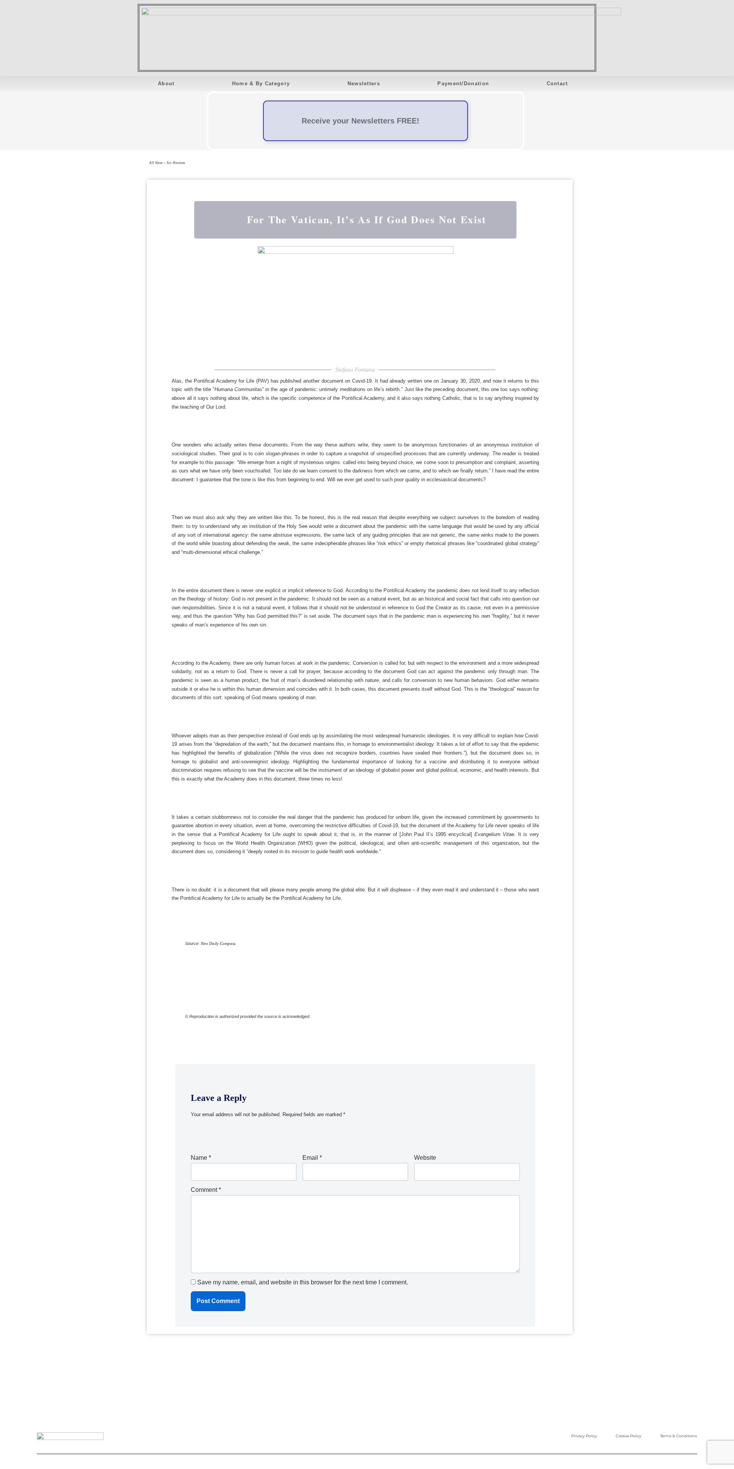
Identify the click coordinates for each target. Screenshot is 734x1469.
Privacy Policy (584, 1435)
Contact (557, 83)
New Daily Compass (218, 943)
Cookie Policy (628, 1435)
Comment (206, 1190)
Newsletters (364, 83)
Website (425, 1157)
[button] (139, 96)
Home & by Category (261, 83)
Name (201, 1157)
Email (312, 1157)
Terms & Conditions (678, 1435)
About (166, 83)
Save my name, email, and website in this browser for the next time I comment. (302, 1282)
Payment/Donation (463, 83)
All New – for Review (167, 163)
